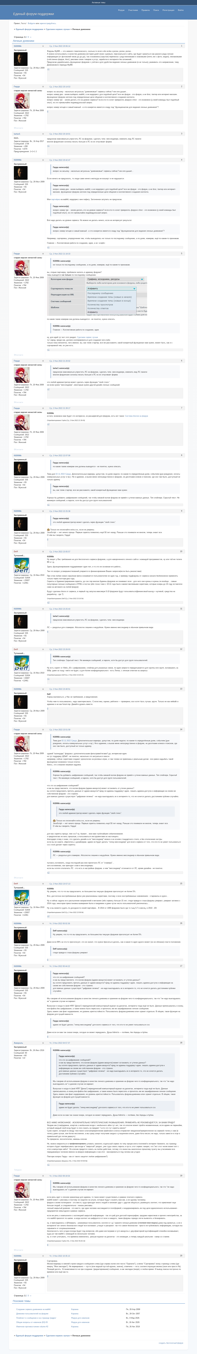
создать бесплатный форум (171, 1343)
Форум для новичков (80, 1318)
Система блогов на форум (136, 416)
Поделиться (48, 46)
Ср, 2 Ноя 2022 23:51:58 (59, 730)
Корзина (74, 1309)
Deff (16, 551)
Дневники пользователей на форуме (32, 1314)
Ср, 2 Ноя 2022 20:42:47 (59, 160)
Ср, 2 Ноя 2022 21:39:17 (59, 408)
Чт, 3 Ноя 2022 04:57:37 (59, 1043)
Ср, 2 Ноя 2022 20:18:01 (59, 134)
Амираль (18, 1043)
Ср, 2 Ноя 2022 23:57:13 (59, 884)
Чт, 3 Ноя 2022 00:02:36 (59, 923)
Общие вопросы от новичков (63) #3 (32, 1322)
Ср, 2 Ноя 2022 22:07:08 (59, 455)
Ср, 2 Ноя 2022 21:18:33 (59, 254)
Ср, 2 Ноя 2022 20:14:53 (59, 87)
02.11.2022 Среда (63, 474)
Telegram (18, 1170)
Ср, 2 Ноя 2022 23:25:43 (59, 609)
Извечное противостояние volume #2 (32, 1327)
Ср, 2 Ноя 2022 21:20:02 (59, 361)
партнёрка (55, 199)
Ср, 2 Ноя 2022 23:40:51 (59, 689)
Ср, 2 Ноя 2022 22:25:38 (59, 511)
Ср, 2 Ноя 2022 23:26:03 (59, 649)
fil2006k (17, 46)
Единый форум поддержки (29, 29)
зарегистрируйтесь (48, 23)
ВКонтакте (18, 128)
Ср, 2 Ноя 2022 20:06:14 (59, 46)
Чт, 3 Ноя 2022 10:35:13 (59, 1256)
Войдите (31, 23)
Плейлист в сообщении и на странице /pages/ (36, 1318)
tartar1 (17, 134)
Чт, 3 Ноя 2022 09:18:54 (59, 1176)
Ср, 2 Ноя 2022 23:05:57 (59, 552)
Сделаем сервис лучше (58, 29)
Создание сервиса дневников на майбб (33, 1309)
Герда (17, 86)
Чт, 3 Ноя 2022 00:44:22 (59, 966)
